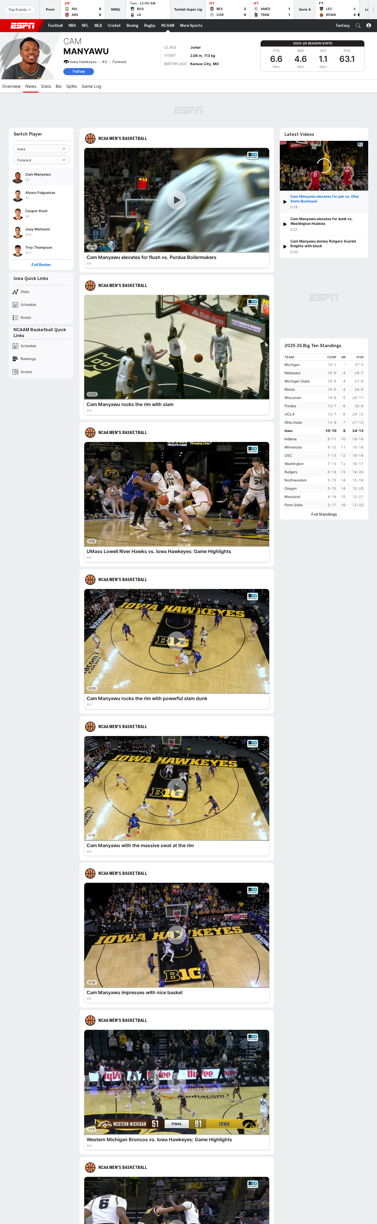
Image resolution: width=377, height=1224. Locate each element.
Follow (79, 71)
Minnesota (293, 447)
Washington (294, 463)
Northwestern (296, 480)
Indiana (291, 439)
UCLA (290, 414)
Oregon (291, 488)
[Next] (372, 9)
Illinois (290, 389)
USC (288, 455)
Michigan (292, 364)
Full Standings (324, 514)
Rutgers (291, 472)
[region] (324, 431)
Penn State (294, 505)
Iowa (288, 430)
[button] (358, 25)
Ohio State (293, 422)
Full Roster (41, 265)
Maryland (292, 496)
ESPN (23, 25)
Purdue (290, 406)
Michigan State (297, 381)
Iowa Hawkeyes (83, 62)
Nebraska (292, 373)
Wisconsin (293, 397)
